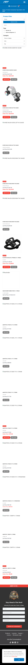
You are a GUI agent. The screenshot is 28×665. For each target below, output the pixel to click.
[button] (24, 2)
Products (7, 633)
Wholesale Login (17, 635)
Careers (9, 635)
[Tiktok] (10, 642)
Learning (14, 633)
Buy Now (8, 30)
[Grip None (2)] (14, 44)
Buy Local (14, 79)
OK (19, 659)
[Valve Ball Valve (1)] (14, 41)
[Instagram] (17, 642)
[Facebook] (13, 642)
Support (20, 633)
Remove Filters (14, 21)
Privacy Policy (14, 656)
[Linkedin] (15, 642)
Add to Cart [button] (6, 79)
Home (3, 9)
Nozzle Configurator (11, 32)
